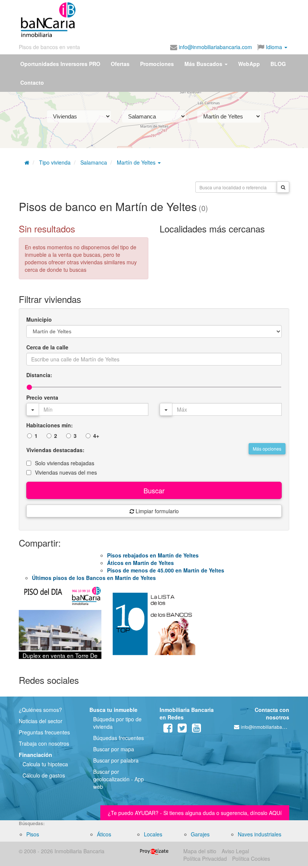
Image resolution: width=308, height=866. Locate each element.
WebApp (249, 63)
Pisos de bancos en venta (49, 47)
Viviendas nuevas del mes (66, 472)
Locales (153, 834)
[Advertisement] (149, 18)
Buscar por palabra (116, 760)
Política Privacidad (205, 858)
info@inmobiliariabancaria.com (214, 47)
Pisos (32, 834)
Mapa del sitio (199, 851)
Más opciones (267, 448)
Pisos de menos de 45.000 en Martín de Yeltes (165, 570)
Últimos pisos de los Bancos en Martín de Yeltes (94, 577)
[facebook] (167, 729)
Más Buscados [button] (204, 63)
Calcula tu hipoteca (45, 764)
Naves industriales (259, 834)
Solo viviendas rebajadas (64, 463)
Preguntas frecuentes (44, 732)
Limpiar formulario (156, 511)
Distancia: (39, 375)
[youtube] (196, 729)
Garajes (200, 834)
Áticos (104, 834)
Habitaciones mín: (49, 425)
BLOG (278, 63)
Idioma (274, 47)
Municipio (39, 319)
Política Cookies (251, 858)
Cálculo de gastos (44, 775)
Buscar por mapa (113, 749)
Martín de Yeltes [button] (137, 162)
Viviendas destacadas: (55, 450)
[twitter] (182, 729)
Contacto (32, 82)
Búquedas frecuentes (118, 738)
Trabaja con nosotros (44, 743)
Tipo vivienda (55, 162)
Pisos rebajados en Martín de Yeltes (153, 555)
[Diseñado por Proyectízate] (154, 851)
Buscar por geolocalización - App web (118, 779)
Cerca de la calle (47, 347)
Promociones (157, 63)
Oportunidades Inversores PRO (60, 63)
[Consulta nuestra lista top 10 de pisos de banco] (154, 627)
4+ (96, 435)
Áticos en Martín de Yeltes (140, 562)
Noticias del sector (40, 721)
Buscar (154, 490)
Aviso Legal (235, 851)
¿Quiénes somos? (40, 709)
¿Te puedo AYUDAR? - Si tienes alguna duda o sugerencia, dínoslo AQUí (195, 813)
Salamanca (93, 162)
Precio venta (42, 397)
